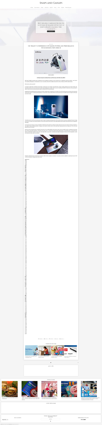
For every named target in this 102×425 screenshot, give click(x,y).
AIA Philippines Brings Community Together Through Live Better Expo (49, 398)
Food (55, 7)
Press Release (68, 7)
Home (32, 7)
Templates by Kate (16, 424)
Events (62, 7)
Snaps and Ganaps (51, 3)
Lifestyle (47, 7)
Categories (36, 7)
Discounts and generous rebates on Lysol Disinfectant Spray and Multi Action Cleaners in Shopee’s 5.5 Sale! (90, 398)
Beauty (51, 7)
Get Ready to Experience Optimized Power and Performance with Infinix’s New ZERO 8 (51, 47)
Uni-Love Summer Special (66, 397)
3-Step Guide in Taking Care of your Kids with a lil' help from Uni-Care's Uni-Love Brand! (30, 398)
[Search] (50, 421)
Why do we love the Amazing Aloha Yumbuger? (10, 398)
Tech (59, 7)
